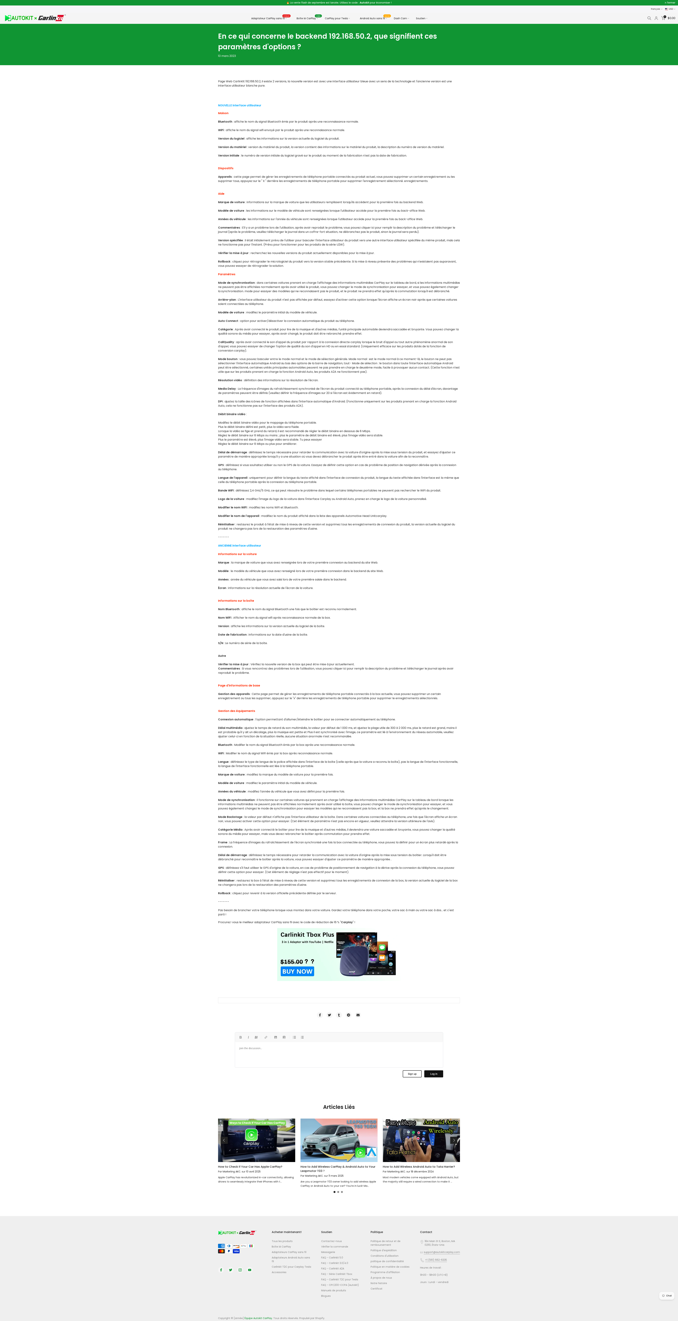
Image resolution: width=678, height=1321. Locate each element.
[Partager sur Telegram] (349, 1015)
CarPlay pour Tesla (336, 18)
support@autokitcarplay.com (442, 1252)
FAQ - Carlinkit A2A (332, 1268)
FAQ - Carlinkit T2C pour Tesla (339, 1279)
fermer (8, 3)
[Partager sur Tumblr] (339, 1015)
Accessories (279, 1272)
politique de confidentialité (387, 1261)
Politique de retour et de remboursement (385, 1243)
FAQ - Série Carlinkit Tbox (336, 1274)
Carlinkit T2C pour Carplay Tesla (291, 1267)
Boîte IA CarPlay (309, 18)
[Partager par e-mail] (358, 1015)
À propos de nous (381, 1277)
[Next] (453, 1140)
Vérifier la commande (334, 1246)
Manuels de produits (333, 1290)
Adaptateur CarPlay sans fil (270, 18)
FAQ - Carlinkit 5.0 (332, 1257)
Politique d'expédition (384, 1250)
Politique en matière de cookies (390, 1267)
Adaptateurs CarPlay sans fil (289, 1252)
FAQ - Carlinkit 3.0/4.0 (334, 1263)
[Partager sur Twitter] (329, 1015)
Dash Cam (400, 18)
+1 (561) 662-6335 (436, 1260)
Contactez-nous (331, 1241)
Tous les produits (282, 1241)
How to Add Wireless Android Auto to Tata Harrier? (419, 1167)
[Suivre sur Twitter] (231, 1270)
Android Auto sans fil (375, 18)
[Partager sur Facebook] (320, 1015)
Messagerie (328, 1252)
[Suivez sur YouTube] (250, 1270)
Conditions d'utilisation (385, 1256)
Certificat (376, 1288)
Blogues (326, 1296)
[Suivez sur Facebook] (221, 1270)
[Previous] (224, 1140)
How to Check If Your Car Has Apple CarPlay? (250, 1167)
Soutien (420, 18)
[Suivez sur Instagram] (240, 1270)
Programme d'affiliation (385, 1272)
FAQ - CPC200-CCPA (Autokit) (340, 1285)
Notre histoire (379, 1283)
